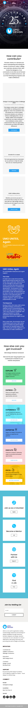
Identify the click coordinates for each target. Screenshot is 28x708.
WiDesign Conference (8, 653)
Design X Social (7, 663)
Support (14, 561)
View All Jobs (14, 209)
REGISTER (14, 381)
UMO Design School (8, 658)
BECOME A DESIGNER (14, 480)
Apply (14, 512)
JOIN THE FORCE (14, 440)
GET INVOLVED (14, 420)
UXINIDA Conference (8, 651)
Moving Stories (6, 665)
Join (14, 535)
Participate (14, 130)
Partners (14, 170)
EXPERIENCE (11, 410)
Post (14, 587)
